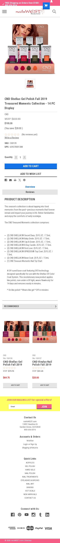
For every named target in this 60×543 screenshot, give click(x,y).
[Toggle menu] (4, 11)
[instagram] (33, 515)
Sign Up (33, 444)
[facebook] (13, 515)
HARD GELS (30, 470)
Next (56, 306)
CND (4, 355)
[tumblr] (40, 515)
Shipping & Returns (30, 448)
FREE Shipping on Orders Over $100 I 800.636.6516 (22, 4)
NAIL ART (30, 484)
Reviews (30, 192)
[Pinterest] (24, 180)
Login (25, 444)
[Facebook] (6, 180)
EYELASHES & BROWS (30, 480)
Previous (52, 306)
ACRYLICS (30, 463)
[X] (19, 180)
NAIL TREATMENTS (30, 477)
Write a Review (12, 137)
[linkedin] (47, 515)
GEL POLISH (30, 466)
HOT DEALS (30, 491)
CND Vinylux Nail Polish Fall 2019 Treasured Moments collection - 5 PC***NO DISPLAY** (44, 363)
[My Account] (51, 1)
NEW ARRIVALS (30, 494)
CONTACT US (30, 498)
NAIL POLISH (30, 473)
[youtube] (26, 515)
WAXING (30, 487)
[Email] (10, 180)
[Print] (15, 180)
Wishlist (30, 441)
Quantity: (9, 157)
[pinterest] (20, 515)
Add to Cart (15, 385)
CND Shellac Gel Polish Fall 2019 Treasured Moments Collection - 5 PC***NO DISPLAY (14, 363)
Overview (30, 186)
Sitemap (28, 540)
